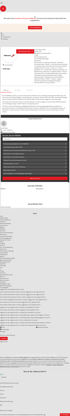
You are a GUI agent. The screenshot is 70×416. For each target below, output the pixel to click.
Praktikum (3, 221)
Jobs (1, 216)
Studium (2, 245)
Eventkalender (4, 253)
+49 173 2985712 (8, 130)
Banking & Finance (5, 262)
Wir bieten (17, 90)
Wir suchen (30, 90)
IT (0, 269)
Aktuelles (2, 229)
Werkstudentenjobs (5, 223)
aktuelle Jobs (24, 51)
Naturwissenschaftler (6, 260)
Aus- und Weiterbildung (6, 247)
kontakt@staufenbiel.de (6, 387)
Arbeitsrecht (3, 249)
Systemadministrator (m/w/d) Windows (14, 167)
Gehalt (1, 242)
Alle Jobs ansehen (35, 178)
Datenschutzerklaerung (6, 401)
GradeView (3, 282)
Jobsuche (2, 231)
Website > (3, 189)
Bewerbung (3, 234)
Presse (2, 394)
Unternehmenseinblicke (6, 232)
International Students (6, 236)
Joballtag (2, 243)
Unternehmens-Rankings (7, 251)
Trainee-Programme (5, 220)
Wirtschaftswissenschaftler (7, 258)
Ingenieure (3, 264)
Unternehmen (4, 225)
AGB (1, 405)
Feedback (3, 338)
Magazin (2, 227)
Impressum (3, 398)
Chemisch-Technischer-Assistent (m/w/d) (14, 160)
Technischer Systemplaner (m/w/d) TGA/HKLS (16, 144)
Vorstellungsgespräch (6, 238)
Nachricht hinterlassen (9, 132)
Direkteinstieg (3, 218)
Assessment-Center (5, 240)
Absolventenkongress (6, 286)
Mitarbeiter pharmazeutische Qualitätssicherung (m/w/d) (19, 150)
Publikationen (3, 254)
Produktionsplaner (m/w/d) (11, 163)
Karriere (2, 390)
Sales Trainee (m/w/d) (9, 170)
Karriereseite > (40, 189)
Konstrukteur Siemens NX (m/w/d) (12, 147)
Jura (1, 267)
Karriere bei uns (4, 278)
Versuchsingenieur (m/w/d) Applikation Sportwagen (17, 173)
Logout (3, 331)
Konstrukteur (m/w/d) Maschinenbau (13, 154)
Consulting (3, 265)
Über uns (6, 90)
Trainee (2, 271)
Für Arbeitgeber (4, 287)
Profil (3, 327)
